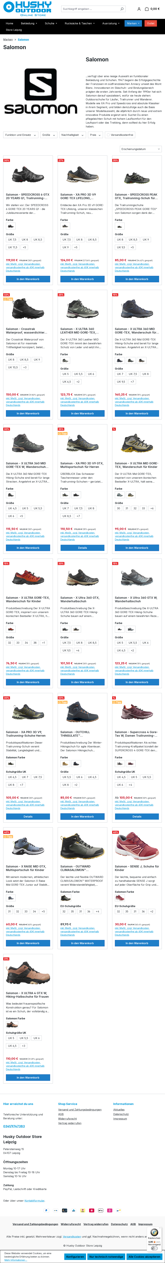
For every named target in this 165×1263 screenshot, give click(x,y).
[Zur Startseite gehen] (27, 8)
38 (35, 642)
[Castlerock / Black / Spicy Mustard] (131, 494)
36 (89, 912)
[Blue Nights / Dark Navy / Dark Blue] (120, 360)
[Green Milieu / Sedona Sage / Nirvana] (65, 360)
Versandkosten (72, 1236)
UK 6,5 (68, 382)
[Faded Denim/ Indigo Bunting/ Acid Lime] (11, 898)
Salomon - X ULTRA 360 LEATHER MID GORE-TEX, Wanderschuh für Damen (78, 330)
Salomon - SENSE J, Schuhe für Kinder (137, 868)
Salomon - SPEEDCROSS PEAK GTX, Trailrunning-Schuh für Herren (136, 196)
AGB (61, 1114)
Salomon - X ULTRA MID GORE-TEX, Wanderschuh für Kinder (136, 465)
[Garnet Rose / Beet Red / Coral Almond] (120, 898)
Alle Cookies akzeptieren (144, 1256)
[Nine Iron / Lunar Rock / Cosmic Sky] (120, 763)
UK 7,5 (13, 240)
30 (118, 508)
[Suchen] (122, 9)
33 (144, 509)
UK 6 (92, 374)
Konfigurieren (75, 1256)
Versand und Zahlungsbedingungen (80, 1109)
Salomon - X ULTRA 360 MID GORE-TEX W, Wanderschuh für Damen (26, 465)
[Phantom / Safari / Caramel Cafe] (76, 629)
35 (73, 912)
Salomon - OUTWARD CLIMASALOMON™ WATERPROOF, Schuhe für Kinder (78, 868)
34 (27, 643)
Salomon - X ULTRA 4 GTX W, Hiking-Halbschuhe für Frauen (27, 994)
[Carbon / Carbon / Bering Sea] (76, 763)
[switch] (154, 1248)
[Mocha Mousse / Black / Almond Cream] (12, 1024)
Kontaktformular (34, 1200)
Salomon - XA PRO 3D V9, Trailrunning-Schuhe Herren (26, 733)
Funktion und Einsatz (18, 134)
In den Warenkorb (28, 279)
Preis (93, 134)
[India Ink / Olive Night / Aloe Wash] (11, 763)
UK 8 (26, 240)
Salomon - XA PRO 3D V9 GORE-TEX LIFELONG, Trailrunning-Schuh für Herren (81, 196)
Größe (46, 134)
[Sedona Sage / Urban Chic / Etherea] (11, 494)
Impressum (120, 1118)
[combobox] (89, 9)
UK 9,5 (121, 247)
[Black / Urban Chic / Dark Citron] (120, 226)
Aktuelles (119, 1109)
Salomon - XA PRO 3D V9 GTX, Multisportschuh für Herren (82, 465)
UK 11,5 (12, 247)
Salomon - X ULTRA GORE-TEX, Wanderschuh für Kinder (28, 599)
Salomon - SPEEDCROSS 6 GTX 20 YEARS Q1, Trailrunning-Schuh (27, 196)
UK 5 (66, 374)
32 (136, 509)
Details (82, 547)
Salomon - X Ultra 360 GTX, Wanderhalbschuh (80, 599)
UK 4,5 (13, 509)
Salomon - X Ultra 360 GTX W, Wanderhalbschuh (136, 599)
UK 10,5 (13, 367)
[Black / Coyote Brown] (65, 226)
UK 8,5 (39, 240)
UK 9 (66, 247)
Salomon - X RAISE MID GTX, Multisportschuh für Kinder (26, 868)
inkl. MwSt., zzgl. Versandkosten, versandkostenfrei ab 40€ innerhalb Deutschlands (25, 267)
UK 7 (121, 374)
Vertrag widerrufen (69, 1123)
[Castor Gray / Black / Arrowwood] (65, 898)
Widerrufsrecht (67, 1118)
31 (127, 508)
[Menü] (160, 1229)
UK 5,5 (79, 374)
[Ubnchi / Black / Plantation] (131, 360)
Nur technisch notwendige (106, 1256)
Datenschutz (121, 1114)
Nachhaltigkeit (70, 134)
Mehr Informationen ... (16, 1260)
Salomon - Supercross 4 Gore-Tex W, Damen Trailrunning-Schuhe (136, 733)
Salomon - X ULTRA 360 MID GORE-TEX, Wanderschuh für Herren (135, 330)
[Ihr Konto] (139, 9)
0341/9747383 (14, 1126)
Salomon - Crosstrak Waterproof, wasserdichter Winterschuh (25, 330)
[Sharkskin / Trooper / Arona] (131, 629)
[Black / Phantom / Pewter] (76, 494)
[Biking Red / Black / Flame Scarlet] (11, 629)
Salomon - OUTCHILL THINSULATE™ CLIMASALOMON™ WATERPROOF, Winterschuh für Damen (80, 733)
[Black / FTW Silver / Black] (11, 226)
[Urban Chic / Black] (65, 629)
